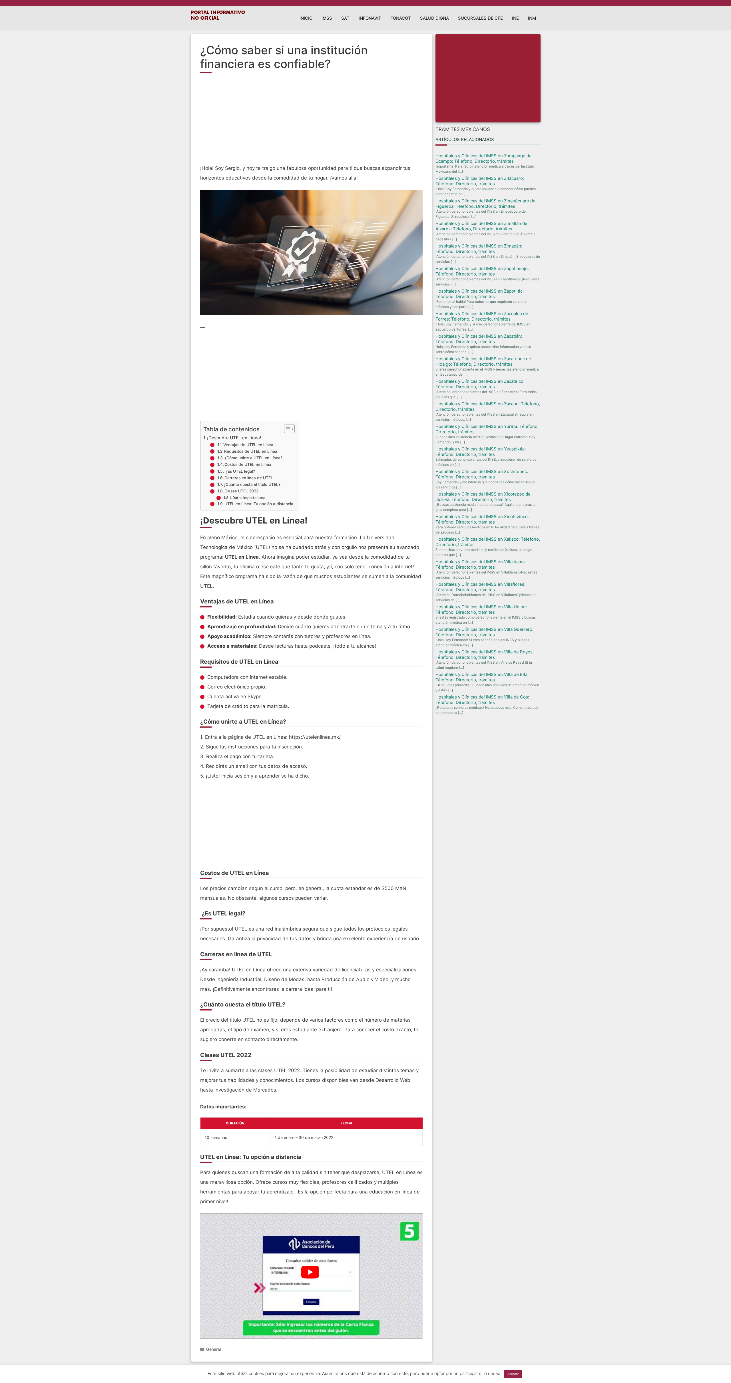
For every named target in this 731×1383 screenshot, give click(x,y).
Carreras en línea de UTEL (248, 478)
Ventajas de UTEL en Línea (248, 444)
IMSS (327, 18)
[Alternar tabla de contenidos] (286, 429)
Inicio (306, 18)
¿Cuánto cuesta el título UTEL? (252, 484)
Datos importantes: (248, 498)
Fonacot (400, 18)
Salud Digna (434, 18)
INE (515, 18)
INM (532, 18)
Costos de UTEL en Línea (247, 464)
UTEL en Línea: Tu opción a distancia (258, 504)
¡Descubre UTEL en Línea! (234, 437)
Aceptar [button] (513, 1374)
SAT (345, 18)
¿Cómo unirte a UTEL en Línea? (253, 458)
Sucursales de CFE (480, 18)
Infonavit (370, 18)
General (213, 1349)
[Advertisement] (311, 122)
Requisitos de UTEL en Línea (250, 451)
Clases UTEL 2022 (241, 491)
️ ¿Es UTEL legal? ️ (240, 471)
